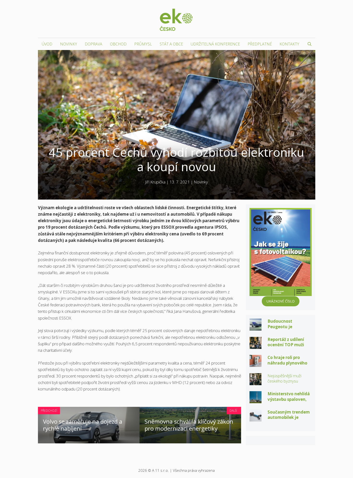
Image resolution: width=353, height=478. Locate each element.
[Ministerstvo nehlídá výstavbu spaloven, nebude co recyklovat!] (256, 400)
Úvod (47, 44)
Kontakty (289, 44)
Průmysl (143, 44)
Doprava (93, 44)
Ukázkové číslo (281, 301)
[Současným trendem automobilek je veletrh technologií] (256, 418)
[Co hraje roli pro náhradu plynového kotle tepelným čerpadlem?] (256, 363)
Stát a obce (171, 44)
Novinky (68, 44)
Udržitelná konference (215, 44)
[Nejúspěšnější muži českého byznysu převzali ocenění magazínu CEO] (256, 381)
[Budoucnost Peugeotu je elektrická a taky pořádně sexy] (256, 327)
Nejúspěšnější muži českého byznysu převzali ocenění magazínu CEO (284, 384)
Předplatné (260, 44)
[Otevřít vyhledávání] (309, 44)
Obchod (118, 44)
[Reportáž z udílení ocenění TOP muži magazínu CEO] (256, 345)
